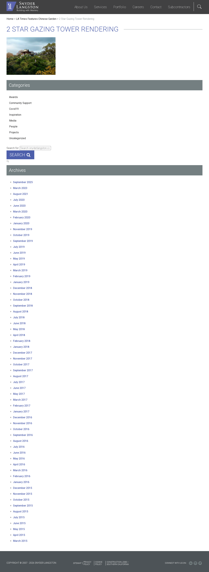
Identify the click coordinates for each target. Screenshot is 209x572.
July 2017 (18, 382)
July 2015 (18, 517)
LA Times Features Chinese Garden (36, 18)
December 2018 (22, 288)
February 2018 (21, 341)
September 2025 (23, 182)
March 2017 (20, 399)
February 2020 (21, 217)
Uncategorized (17, 138)
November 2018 (22, 293)
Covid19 (14, 108)
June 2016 (19, 452)
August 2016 (20, 440)
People (13, 126)
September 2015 (23, 505)
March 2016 (20, 470)
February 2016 (21, 476)
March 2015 (20, 540)
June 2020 (19, 205)
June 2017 (19, 388)
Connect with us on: (175, 563)
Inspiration (15, 114)
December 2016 (22, 417)
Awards (13, 97)
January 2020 (21, 223)
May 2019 (19, 258)
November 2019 (22, 229)
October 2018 (21, 299)
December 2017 (22, 352)
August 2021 (20, 194)
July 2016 (18, 446)
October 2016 (21, 429)
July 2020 (18, 199)
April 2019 (19, 264)
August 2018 (20, 311)
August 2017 (20, 376)
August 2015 (20, 511)
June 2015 (19, 523)
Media (12, 120)
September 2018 (23, 305)
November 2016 (22, 423)
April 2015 (19, 535)
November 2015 (22, 493)
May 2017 (19, 393)
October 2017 (21, 364)
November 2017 (22, 358)
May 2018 (19, 329)
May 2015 (19, 529)
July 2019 (18, 246)
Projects (14, 132)
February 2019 (21, 276)
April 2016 (19, 464)
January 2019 (21, 282)
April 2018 (19, 335)
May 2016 (19, 458)
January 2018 (21, 346)
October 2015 (21, 499)
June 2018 (19, 323)
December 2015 (22, 488)
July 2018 (18, 317)
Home (10, 18)
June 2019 (19, 252)
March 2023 (20, 188)
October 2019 (21, 235)
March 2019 (20, 270)
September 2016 (23, 435)
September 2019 (23, 241)
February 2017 (21, 405)
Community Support (20, 103)
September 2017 (23, 370)
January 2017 (21, 411)
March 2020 (20, 211)
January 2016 (21, 482)
